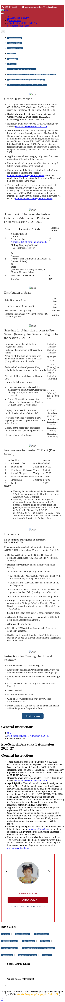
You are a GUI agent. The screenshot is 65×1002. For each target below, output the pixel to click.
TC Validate (45, 941)
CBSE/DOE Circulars (9, 941)
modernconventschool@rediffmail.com (40, 7)
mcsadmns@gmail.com (39, 829)
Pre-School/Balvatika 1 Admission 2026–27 (28, 736)
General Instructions (15, 38)
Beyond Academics (41, 934)
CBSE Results (7, 955)
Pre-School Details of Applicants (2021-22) (22, 69)
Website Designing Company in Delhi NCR (38, 994)
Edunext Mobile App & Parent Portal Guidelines (38, 948)
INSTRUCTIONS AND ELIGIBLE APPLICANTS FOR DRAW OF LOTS (32, 74)
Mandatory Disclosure (9, 948)
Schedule (11, 53)
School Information (22, 934)
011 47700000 (11, 7)
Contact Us (46, 955)
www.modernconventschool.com (31, 780)
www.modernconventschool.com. (31, 126)
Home (10, 733)
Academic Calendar (19, 26)
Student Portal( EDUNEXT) (23, 23)
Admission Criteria (14, 43)
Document (12, 64)
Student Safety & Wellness (27, 955)
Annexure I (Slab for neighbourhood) (29, 242)
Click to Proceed (33, 716)
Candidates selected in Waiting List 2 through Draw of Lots (27, 85)
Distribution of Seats (15, 48)
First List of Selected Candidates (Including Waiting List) (26, 80)
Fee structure (12, 59)
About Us (6, 934)
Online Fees (15, 20)
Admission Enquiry (19, 17)
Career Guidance (29, 941)
